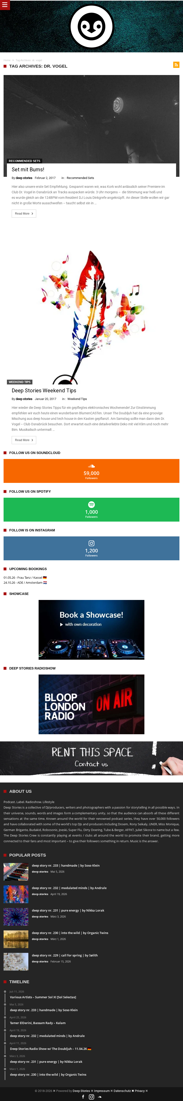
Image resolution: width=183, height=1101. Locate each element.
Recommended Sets (24, 161)
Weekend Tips (19, 382)
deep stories (24, 178)
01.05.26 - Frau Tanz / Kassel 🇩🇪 (25, 577)
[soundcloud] (100, 1097)
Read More (22, 213)
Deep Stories (81, 1091)
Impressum (102, 1091)
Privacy (140, 1091)
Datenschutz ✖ (124, 1091)
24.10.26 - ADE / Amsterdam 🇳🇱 (25, 582)
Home (7, 60)
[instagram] (91, 1097)
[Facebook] (83, 1097)
